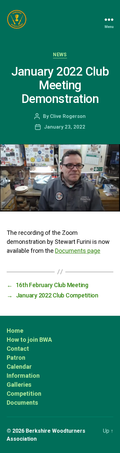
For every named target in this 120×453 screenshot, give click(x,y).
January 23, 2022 (64, 127)
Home (15, 330)
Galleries (19, 384)
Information (23, 375)
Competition (24, 393)
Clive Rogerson (68, 116)
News (60, 54)
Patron (16, 357)
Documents (22, 402)
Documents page (77, 250)
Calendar (19, 366)
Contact (18, 348)
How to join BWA (29, 339)
